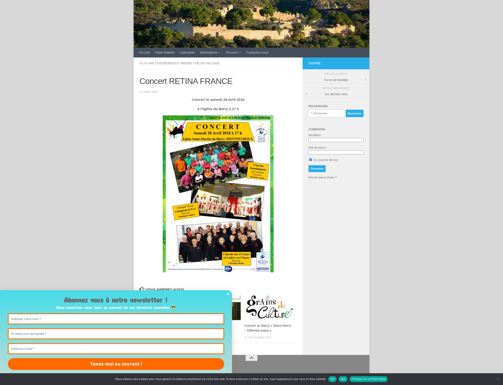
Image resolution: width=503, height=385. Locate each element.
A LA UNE (147, 63)
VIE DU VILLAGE (207, 63)
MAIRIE (186, 63)
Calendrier (187, 52)
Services (232, 52)
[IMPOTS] (354, 63)
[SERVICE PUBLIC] (361, 63)
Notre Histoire (164, 52)
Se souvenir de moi (325, 159)
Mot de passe (317, 147)
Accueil (144, 52)
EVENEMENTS (168, 63)
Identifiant (314, 135)
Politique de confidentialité (369, 378)
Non (343, 378)
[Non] (498, 379)
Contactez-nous (257, 52)
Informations (208, 52)
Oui (332, 378)
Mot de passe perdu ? (322, 177)
